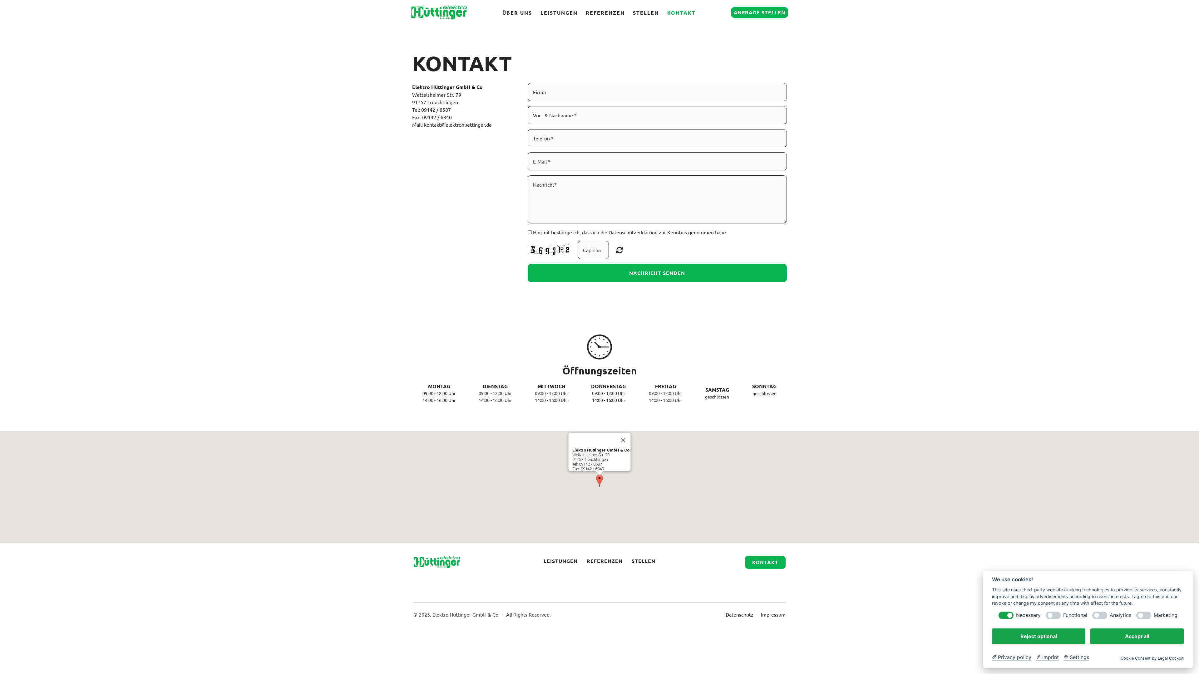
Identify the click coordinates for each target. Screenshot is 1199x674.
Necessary (1028, 615)
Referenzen (605, 12)
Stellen (646, 12)
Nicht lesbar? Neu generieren (619, 250)
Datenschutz (739, 614)
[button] (599, 481)
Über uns (517, 12)
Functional (1075, 615)
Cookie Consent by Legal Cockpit (1152, 658)
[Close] (623, 440)
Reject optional (1038, 636)
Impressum (773, 614)
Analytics (1120, 615)
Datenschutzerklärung (633, 232)
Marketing (1165, 615)
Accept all (1137, 636)
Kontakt (681, 12)
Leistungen (559, 12)
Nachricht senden (657, 273)
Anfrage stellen (759, 12)
